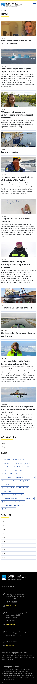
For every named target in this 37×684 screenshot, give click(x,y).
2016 (3, 557)
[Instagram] (6, 587)
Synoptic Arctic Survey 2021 (21, 467)
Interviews (6, 484)
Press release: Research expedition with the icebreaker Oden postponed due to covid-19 (18, 409)
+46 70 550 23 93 (11, 602)
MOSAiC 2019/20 (19, 460)
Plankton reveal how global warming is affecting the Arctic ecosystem (16, 264)
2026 (3, 521)
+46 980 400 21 (11, 621)
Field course (6, 463)
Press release (7, 477)
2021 (3, 541)
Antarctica (6, 467)
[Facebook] (13, 587)
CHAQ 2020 (6, 470)
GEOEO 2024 (17, 484)
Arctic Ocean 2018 (8, 488)
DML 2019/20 (18, 470)
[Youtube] (8, 587)
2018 (3, 553)
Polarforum (20, 474)
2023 (3, 533)
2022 (3, 537)
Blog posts (5, 447)
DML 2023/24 (7, 491)
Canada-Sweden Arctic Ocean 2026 (13, 505)
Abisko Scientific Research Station (13, 481)
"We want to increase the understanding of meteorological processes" (17, 115)
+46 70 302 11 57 (11, 642)
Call (28, 481)
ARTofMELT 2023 (23, 488)
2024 (3, 529)
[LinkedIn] (4, 587)
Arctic (28, 463)
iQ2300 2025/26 (29, 498)
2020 (3, 545)
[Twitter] (11, 587)
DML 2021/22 (19, 463)
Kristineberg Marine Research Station (13, 502)
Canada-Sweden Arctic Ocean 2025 (13, 495)
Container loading (9, 152)
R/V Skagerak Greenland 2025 (11, 498)
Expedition (32, 477)
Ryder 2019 (6, 460)
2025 (3, 525)
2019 (3, 549)
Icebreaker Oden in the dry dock (16, 307)
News (3, 443)
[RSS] (2, 587)
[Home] (1, 10)
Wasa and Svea (19, 477)
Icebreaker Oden (8, 474)
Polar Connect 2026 (9, 509)
